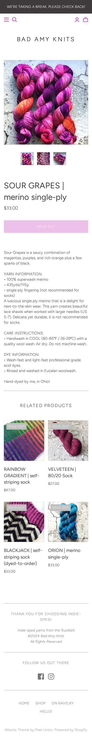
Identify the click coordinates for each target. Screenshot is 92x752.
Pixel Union (44, 730)
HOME (24, 703)
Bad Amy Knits (46, 39)
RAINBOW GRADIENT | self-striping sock (21, 475)
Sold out (46, 226)
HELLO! (46, 711)
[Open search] (14, 19)
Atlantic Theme (17, 730)
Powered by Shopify (70, 730)
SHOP (40, 703)
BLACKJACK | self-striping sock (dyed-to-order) (23, 557)
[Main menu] (6, 19)
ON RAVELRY (63, 703)
